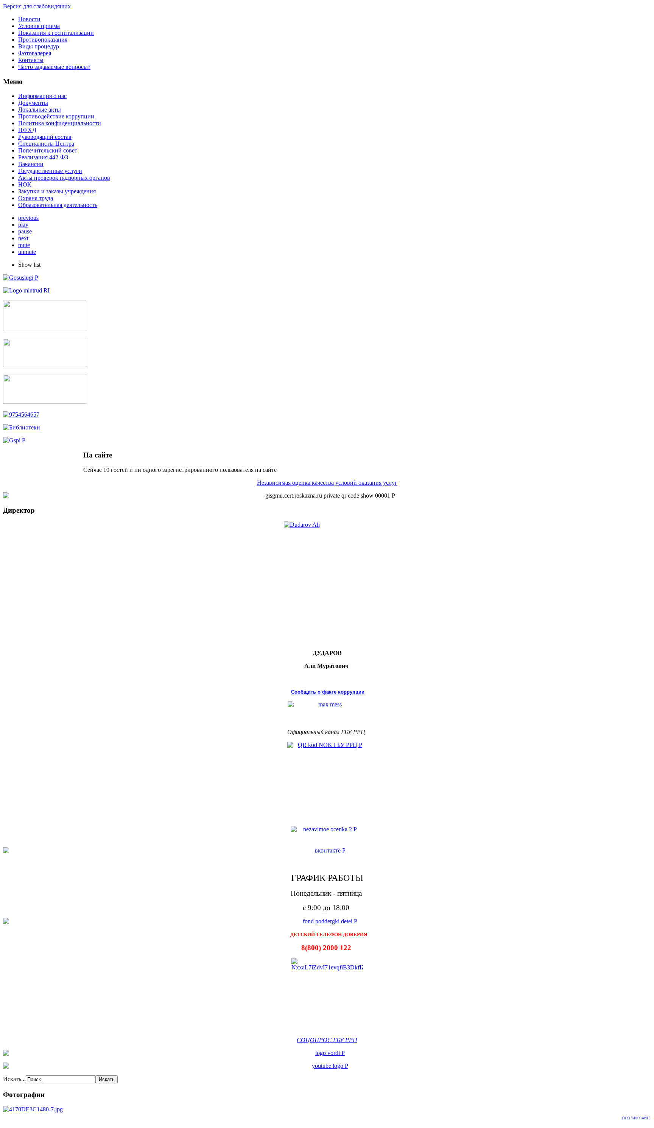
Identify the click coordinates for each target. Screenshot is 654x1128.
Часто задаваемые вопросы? (54, 67)
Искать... (14, 1079)
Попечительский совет (47, 150)
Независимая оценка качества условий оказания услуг (327, 482)
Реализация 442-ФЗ (43, 157)
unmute (27, 252)
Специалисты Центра (46, 143)
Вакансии (31, 164)
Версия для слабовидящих (37, 6)
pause (25, 231)
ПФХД (27, 130)
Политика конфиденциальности (59, 123)
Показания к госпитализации (56, 33)
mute (24, 245)
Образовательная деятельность (57, 205)
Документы (33, 103)
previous (28, 218)
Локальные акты (39, 109)
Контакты (31, 60)
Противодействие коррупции (56, 116)
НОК (24, 184)
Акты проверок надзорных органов (64, 177)
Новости (29, 19)
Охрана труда (35, 198)
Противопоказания (42, 39)
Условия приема (39, 26)
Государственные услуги (50, 171)
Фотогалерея (34, 53)
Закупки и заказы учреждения (57, 191)
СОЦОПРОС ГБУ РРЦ (327, 1040)
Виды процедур (38, 46)
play (23, 224)
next (23, 238)
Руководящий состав (45, 137)
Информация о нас (42, 96)
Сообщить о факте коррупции (327, 692)
